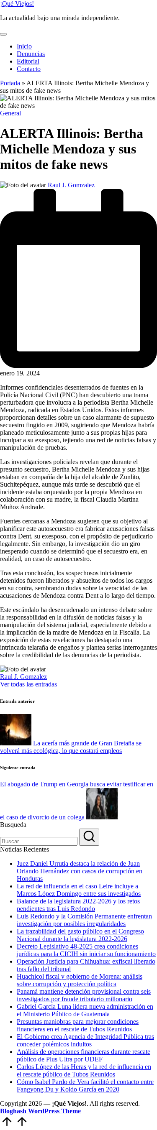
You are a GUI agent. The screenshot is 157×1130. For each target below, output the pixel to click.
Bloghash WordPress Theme (40, 1111)
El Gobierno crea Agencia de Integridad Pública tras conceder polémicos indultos (85, 1040)
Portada (10, 83)
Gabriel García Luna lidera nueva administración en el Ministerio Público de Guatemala (85, 1010)
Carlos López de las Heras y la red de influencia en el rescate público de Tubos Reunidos (84, 1070)
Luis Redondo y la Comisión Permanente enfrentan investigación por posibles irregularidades (84, 920)
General (10, 113)
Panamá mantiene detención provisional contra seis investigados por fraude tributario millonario (84, 995)
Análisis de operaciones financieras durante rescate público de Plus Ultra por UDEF (83, 1055)
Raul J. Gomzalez (23, 676)
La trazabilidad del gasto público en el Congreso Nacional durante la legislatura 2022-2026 (80, 935)
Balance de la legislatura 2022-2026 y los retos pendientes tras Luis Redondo (78, 905)
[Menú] (3, 34)
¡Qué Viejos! (17, 3)
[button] (28, 684)
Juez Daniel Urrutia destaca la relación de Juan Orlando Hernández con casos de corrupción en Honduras (79, 871)
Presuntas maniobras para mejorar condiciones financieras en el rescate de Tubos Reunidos (78, 1025)
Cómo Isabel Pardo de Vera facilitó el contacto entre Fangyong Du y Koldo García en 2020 (85, 1085)
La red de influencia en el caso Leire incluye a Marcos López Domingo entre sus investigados (79, 890)
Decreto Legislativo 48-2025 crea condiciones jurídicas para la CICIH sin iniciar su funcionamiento (86, 950)
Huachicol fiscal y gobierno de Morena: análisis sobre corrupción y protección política (79, 980)
